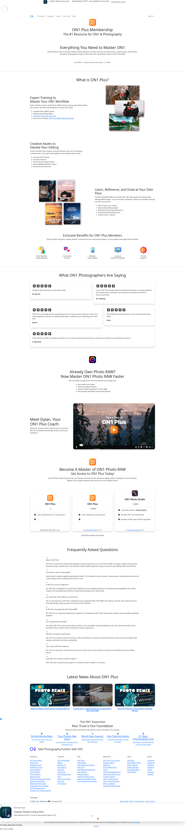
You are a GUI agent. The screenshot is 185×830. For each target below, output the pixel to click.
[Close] (92, 816)
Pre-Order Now (134, 2)
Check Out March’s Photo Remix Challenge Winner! (50, 709)
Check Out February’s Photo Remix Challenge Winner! (135, 710)
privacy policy (135, 822)
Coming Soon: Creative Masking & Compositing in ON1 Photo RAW (92, 710)
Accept (89, 826)
